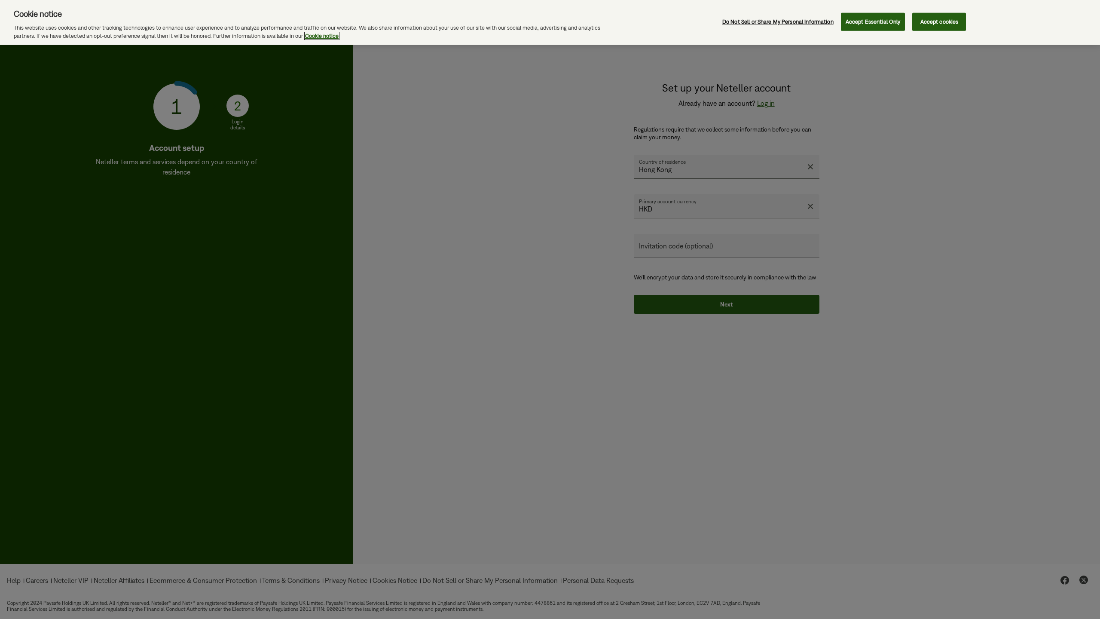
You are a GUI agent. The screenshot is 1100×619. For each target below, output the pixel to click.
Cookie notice (322, 36)
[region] (550, 22)
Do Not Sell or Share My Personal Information (778, 21)
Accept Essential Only (873, 21)
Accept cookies (939, 21)
